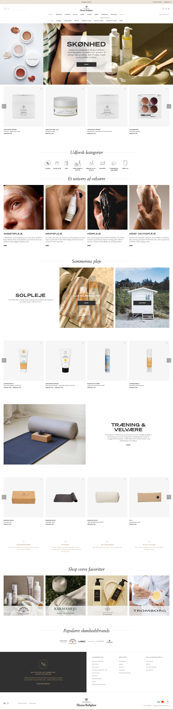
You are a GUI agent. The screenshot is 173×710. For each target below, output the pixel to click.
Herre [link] (89, 14)
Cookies (94, 681)
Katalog (121, 664)
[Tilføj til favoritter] (41, 89)
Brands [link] (114, 14)
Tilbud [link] (50, 14)
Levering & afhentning (97, 661)
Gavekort (121, 667)
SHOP (86, 64)
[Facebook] (4, 703)
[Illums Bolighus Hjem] (86, 8)
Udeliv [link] (122, 14)
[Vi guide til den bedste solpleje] (142, 297)
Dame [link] (82, 14)
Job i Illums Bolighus (151, 667)
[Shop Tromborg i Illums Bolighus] (149, 595)
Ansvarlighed (149, 670)
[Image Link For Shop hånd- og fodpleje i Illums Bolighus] (149, 207)
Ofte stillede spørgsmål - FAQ (99, 670)
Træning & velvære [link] (111, 20)
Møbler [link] (59, 14)
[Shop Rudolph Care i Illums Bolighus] (24, 595)
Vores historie (149, 661)
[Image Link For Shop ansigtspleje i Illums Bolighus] (24, 207)
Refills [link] (121, 20)
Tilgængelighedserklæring (99, 684)
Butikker (148, 664)
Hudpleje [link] (58, 20)
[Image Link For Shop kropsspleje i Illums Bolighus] (66, 207)
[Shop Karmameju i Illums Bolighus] (66, 595)
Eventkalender (123, 661)
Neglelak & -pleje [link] (86, 20)
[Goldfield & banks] (100, 641)
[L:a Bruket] (82, 641)
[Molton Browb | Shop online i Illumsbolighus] (109, 641)
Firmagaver (122, 670)
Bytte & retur (95, 664)
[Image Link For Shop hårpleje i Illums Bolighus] (107, 207)
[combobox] (14, 9)
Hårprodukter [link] (68, 20)
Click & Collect (95, 673)
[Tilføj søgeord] (5, 9)
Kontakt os (94, 676)
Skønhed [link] (104, 14)
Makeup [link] (76, 20)
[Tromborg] (91, 641)
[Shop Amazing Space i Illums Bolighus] (107, 595)
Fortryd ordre (95, 667)
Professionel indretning (125, 673)
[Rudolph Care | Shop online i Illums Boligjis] (72, 641)
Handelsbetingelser (97, 678)
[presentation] (4, 106)
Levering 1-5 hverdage (86, 2)
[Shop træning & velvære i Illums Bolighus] (45, 434)
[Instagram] (8, 703)
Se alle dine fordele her (43, 683)
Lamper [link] (68, 14)
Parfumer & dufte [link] (98, 20)
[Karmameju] (63, 641)
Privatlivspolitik (32, 703)
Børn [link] (97, 14)
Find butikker (157, 2)
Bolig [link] (75, 14)
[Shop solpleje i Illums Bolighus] (86, 297)
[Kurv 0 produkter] (168, 8)
